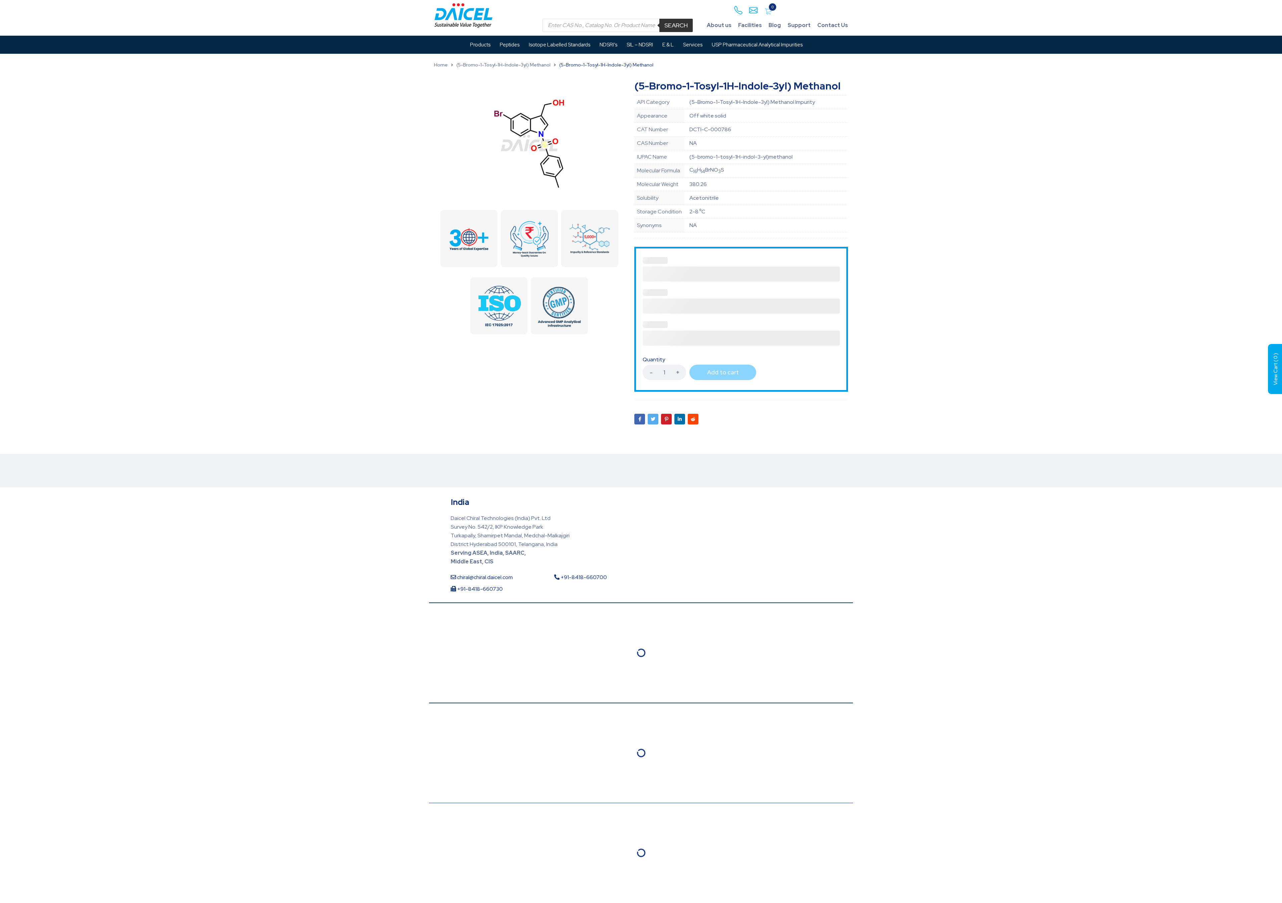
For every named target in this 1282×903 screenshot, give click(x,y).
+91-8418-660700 (583, 577)
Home (441, 65)
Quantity (654, 359)
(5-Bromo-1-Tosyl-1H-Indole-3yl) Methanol (503, 65)
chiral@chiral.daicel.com (484, 577)
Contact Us (832, 25)
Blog (775, 25)
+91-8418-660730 (479, 588)
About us (719, 25)
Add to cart (723, 372)
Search (676, 25)
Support (799, 25)
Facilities (750, 25)
